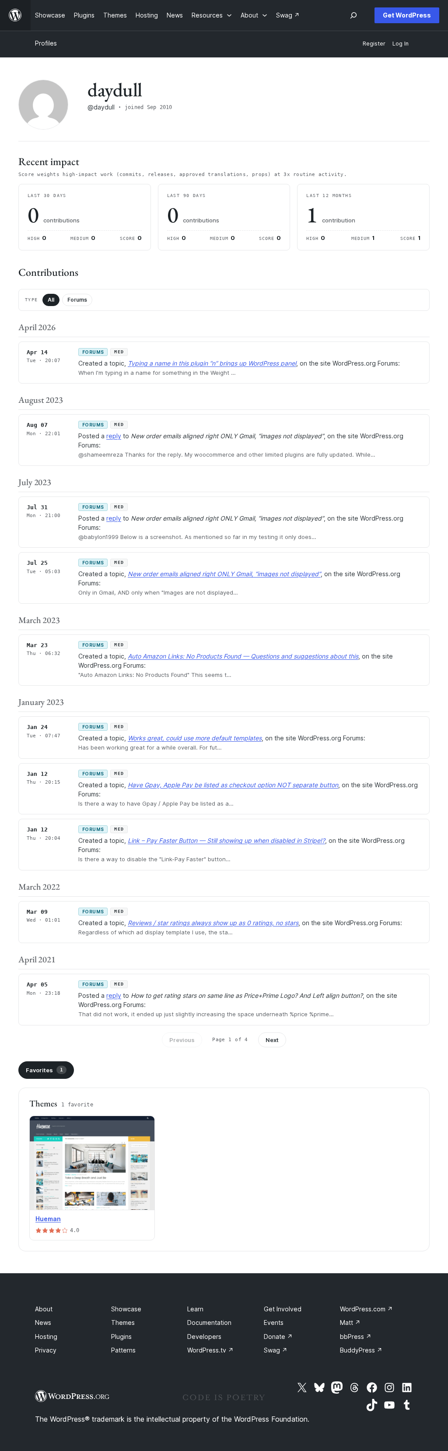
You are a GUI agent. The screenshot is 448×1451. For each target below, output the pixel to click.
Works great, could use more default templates (195, 738)
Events (274, 1322)
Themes (123, 1322)
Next (272, 1039)
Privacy (45, 1350)
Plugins (121, 1336)
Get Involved (282, 1309)
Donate (278, 1336)
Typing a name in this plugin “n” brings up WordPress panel (212, 363)
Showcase (126, 1309)
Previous (182, 1039)
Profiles (46, 43)
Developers (204, 1336)
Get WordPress (407, 15)
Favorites (44, 1070)
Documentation (209, 1322)
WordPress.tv (210, 1350)
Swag (275, 1350)
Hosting (46, 1336)
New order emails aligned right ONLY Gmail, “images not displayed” (224, 574)
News (43, 1322)
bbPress (355, 1336)
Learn (195, 1309)
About (43, 1309)
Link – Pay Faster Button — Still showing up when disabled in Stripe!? (226, 840)
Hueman (48, 1218)
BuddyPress (361, 1350)
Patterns (123, 1350)
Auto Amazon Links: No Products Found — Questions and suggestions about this (243, 656)
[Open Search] (353, 15)
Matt (350, 1322)
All (51, 299)
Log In (400, 43)
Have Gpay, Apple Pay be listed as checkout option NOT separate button (233, 785)
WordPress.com (366, 1309)
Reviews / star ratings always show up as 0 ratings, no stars (213, 922)
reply (113, 436)
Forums (77, 299)
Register (374, 43)
